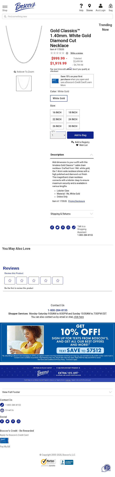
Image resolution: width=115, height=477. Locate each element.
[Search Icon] (5, 16)
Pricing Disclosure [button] (76, 201)
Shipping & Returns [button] (61, 213)
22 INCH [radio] (57, 119)
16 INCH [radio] (57, 112)
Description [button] (57, 154)
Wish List (83, 145)
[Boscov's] (25, 7)
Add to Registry (82, 142)
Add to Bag (80, 135)
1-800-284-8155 (85, 235)
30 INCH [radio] (72, 126)
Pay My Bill (5, 446)
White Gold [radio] (59, 98)
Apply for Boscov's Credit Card (14, 435)
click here (79, 317)
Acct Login (101, 10)
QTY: (53, 131)
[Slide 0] (23, 83)
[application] (106, 468)
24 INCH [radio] (72, 119)
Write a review (77, 53)
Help (81, 10)
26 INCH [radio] (57, 126)
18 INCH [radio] (72, 112)
